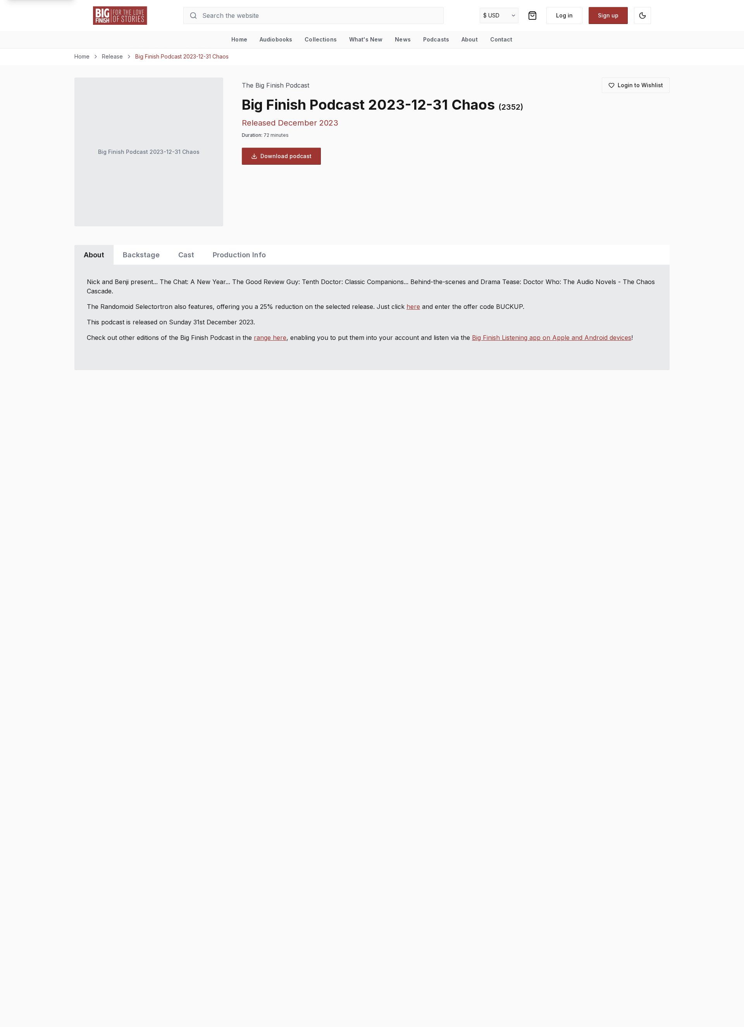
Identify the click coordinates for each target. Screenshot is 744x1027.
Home (239, 39)
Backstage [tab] (141, 255)
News (403, 39)
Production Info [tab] (239, 255)
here (413, 306)
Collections (321, 39)
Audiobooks (276, 39)
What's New (365, 39)
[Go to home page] (120, 15)
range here (270, 337)
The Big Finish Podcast (275, 85)
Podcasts (436, 39)
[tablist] (372, 255)
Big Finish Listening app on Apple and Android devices (551, 337)
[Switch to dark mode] (642, 15)
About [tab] (94, 255)
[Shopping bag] (532, 15)
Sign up (608, 15)
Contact (501, 39)
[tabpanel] (372, 317)
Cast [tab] (186, 255)
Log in (564, 15)
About (470, 39)
